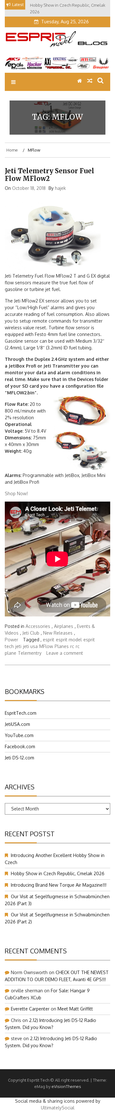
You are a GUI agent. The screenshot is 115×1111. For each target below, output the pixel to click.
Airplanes (63, 626)
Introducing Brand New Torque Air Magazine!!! (58, 885)
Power (11, 639)
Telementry (30, 653)
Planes (62, 646)
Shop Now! (16, 493)
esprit (48, 639)
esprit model (69, 639)
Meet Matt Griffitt (75, 1008)
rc (72, 646)
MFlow (46, 646)
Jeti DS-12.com (19, 757)
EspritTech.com (20, 713)
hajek (60, 188)
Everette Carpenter (30, 1008)
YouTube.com (19, 735)
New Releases (58, 633)
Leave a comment (64, 653)
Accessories (38, 626)
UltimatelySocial (57, 1107)
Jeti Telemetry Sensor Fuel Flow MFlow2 (49, 175)
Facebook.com (20, 746)
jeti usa (30, 646)
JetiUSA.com (17, 724)
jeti (18, 646)
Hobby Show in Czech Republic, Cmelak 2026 (57, 873)
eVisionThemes (66, 1086)
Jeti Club (30, 633)
